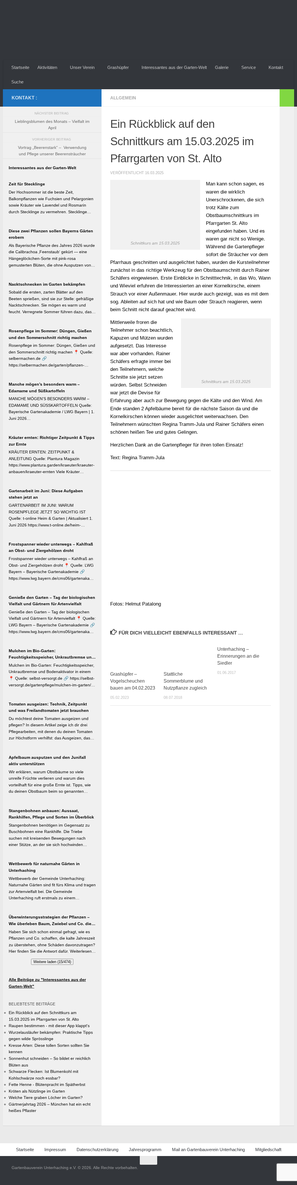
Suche (17, 81)
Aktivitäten (47, 67)
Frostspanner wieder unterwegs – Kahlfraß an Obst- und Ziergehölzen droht (51, 547)
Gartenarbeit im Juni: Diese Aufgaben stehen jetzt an (46, 494)
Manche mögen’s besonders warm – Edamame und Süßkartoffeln (44, 387)
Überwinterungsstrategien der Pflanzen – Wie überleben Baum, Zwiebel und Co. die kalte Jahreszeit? (50, 921)
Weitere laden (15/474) (52, 962)
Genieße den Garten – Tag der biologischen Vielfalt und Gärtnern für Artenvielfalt (52, 600)
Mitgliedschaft (268, 1149)
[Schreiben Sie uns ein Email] (89, 97)
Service (248, 67)
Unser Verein (82, 67)
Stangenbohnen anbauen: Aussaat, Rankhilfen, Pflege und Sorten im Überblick (51, 814)
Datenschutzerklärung (97, 1149)
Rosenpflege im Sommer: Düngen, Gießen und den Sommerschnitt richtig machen (50, 334)
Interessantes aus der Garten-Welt (174, 67)
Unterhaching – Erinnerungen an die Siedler (238, 656)
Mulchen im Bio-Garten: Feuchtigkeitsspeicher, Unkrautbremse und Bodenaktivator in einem (51, 654)
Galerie (222, 67)
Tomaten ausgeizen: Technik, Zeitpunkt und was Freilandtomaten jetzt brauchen (49, 707)
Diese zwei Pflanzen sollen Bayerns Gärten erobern (51, 234)
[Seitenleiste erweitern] (287, 98)
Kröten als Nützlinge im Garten (37, 1091)
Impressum (55, 1149)
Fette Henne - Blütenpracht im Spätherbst (47, 1084)
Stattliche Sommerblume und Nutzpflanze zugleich (185, 681)
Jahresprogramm (145, 1149)
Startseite (20, 67)
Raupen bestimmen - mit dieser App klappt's (49, 1025)
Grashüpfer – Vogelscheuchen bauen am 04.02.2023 (132, 681)
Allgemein (123, 97)
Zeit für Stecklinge (27, 184)
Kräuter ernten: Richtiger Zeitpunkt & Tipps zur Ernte (52, 440)
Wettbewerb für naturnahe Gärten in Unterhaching (44, 867)
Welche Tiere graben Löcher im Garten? (46, 1097)
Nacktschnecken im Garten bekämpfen (47, 284)
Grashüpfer (118, 67)
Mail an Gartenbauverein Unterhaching (208, 1149)
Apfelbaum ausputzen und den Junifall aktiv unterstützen (47, 760)
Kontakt (276, 67)
